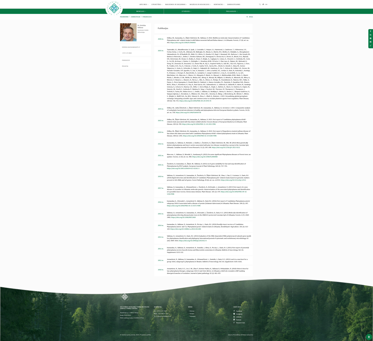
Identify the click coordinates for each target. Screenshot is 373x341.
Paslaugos (192, 316)
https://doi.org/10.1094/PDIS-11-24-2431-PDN (199, 124)
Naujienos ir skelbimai (175, 4)
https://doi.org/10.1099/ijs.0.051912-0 (193, 241)
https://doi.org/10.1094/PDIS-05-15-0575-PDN (183, 206)
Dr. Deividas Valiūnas (142, 26)
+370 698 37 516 (163, 313)
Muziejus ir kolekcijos (199, 4)
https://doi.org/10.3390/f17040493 (183, 42)
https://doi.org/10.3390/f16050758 (188, 112)
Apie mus (143, 4)
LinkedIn (238, 317)
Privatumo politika (145, 335)
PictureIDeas (236, 335)
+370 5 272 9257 (161, 311)
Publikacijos (126, 60)
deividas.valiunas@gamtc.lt (131, 47)
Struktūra (156, 4)
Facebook (239, 311)
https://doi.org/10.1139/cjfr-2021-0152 (226, 147)
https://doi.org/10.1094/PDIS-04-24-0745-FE (195, 101)
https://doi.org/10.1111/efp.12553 (233, 180)
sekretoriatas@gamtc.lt (164, 316)
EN (266, 4)
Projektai (125, 66)
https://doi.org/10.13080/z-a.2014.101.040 (185, 229)
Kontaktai (218, 4)
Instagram (239, 314)
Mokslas (192, 311)
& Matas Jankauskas (247, 335)
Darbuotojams (233, 4)
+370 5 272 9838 (127, 53)
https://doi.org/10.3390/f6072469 (183, 217)
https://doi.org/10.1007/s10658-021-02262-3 (183, 168)
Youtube (238, 320)
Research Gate (240, 323)
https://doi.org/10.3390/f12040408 (204, 157)
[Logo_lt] (114, 17)
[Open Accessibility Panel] (369, 337)
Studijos (192, 313)
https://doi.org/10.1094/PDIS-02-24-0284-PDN (199, 136)
